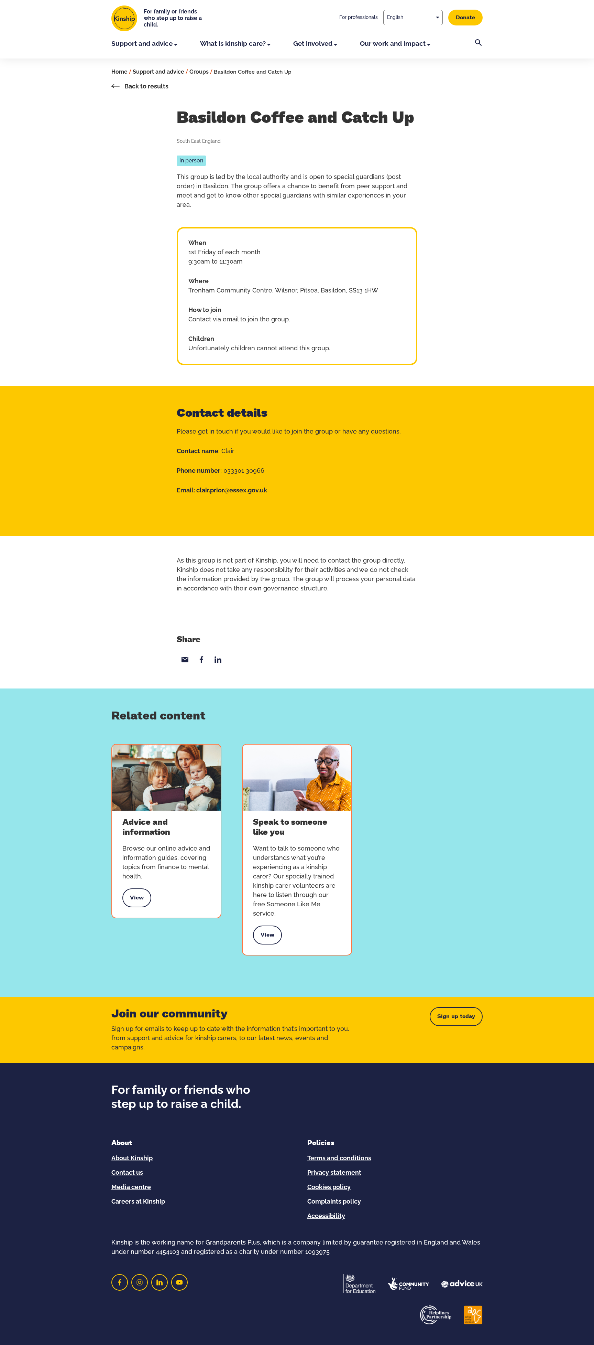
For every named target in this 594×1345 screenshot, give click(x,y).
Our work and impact (393, 44)
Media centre (131, 1187)
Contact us (127, 1173)
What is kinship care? (233, 44)
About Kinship (132, 1158)
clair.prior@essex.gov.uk (231, 491)
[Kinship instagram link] (139, 1282)
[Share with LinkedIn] (218, 659)
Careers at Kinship (138, 1202)
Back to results (145, 87)
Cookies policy (329, 1187)
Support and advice (142, 44)
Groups (199, 72)
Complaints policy (334, 1202)
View (136, 899)
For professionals (358, 17)
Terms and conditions (339, 1158)
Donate (465, 17)
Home (119, 72)
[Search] (478, 48)
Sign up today (456, 1016)
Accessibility (326, 1216)
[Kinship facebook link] (119, 1282)
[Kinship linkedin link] (159, 1282)
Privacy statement (334, 1173)
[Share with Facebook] (201, 659)
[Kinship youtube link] (179, 1282)
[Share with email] (185, 659)
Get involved (312, 44)
